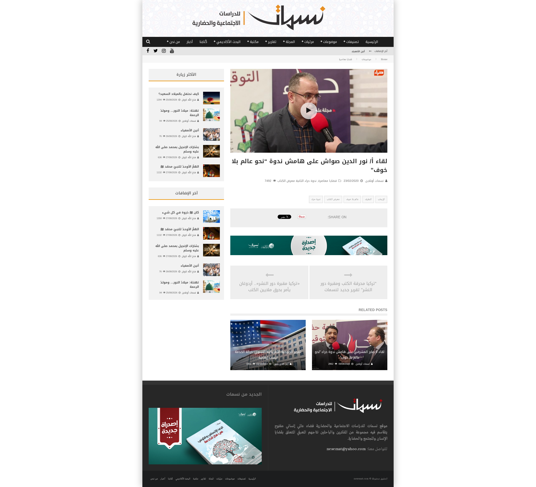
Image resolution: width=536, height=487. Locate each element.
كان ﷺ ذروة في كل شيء (180, 212)
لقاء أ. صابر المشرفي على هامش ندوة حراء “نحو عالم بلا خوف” (349, 355)
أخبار (190, 42)
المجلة (290, 42)
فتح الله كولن (189, 100)
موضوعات (330, 42)
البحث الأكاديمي (228, 42)
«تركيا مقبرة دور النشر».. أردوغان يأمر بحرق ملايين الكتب (269, 286)
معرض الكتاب (333, 199)
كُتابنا (203, 42)
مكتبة (254, 42)
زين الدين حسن (280, 364)
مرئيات (309, 42)
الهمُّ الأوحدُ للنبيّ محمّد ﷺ (180, 166)
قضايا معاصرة (327, 181)
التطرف (368, 199)
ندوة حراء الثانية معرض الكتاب (296, 181)
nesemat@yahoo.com (346, 449)
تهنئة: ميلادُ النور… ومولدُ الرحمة (179, 113)
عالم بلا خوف (352, 199)
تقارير (272, 42)
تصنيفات (352, 42)
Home (384, 59)
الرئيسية (372, 42)
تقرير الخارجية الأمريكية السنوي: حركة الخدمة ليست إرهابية (268, 355)
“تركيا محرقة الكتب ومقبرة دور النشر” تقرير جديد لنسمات (348, 286)
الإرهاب (381, 199)
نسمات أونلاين (374, 181)
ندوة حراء (316, 199)
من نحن (175, 42)
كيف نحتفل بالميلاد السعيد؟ (178, 94)
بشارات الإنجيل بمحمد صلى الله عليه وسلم (177, 149)
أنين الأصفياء (358, 51)
